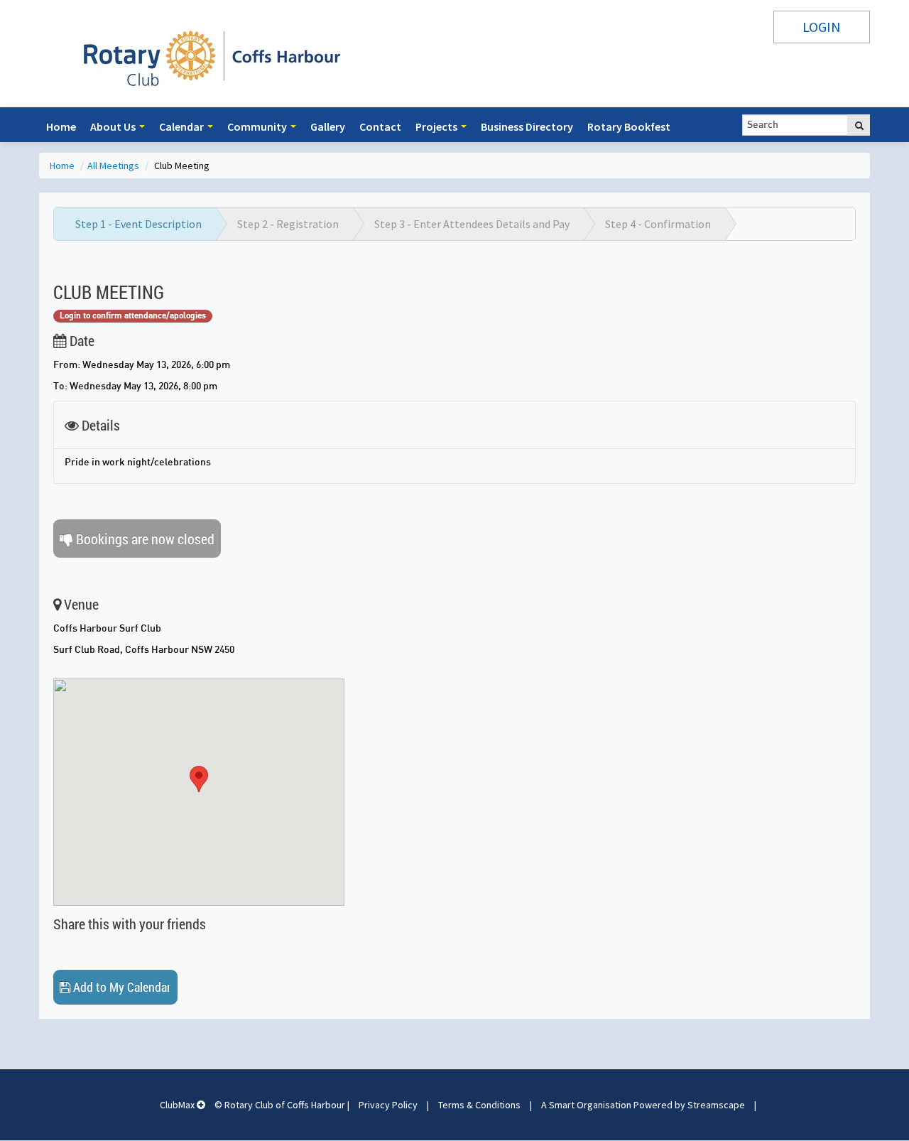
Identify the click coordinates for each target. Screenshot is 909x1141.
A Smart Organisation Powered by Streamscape (643, 1104)
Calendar (182, 126)
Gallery (327, 126)
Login (821, 27)
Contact (380, 126)
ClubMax (178, 1104)
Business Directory (527, 126)
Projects (437, 126)
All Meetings (114, 165)
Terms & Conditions (479, 1104)
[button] (199, 779)
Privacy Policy (388, 1104)
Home (61, 126)
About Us (114, 126)
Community (258, 126)
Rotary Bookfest (628, 126)
